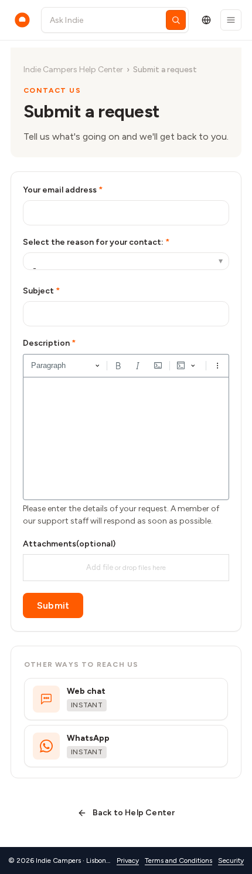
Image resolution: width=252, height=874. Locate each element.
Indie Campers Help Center (73, 70)
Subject (38, 291)
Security (231, 860)
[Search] (176, 20)
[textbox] (126, 438)
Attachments (69, 544)
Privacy (128, 860)
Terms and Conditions (178, 860)
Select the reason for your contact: (94, 242)
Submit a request (165, 70)
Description (46, 343)
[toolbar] (126, 366)
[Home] (22, 20)
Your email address (60, 190)
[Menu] (230, 20)
